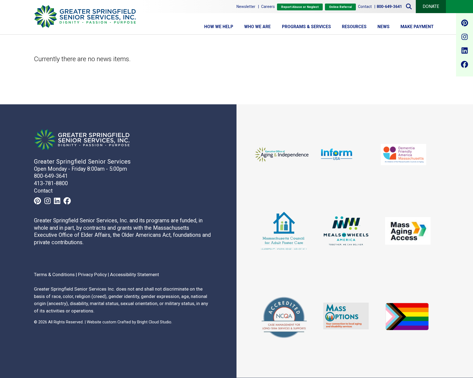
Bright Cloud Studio (154, 322)
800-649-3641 (51, 176)
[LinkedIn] (464, 51)
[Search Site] (409, 6)
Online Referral (340, 7)
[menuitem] (219, 26)
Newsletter (245, 6)
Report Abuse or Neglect (300, 7)
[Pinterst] (464, 24)
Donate (431, 6)
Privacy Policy (92, 274)
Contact (365, 6)
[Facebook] (464, 65)
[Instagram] (464, 38)
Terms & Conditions (54, 274)
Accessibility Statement (134, 274)
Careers (268, 6)
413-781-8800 (51, 183)
